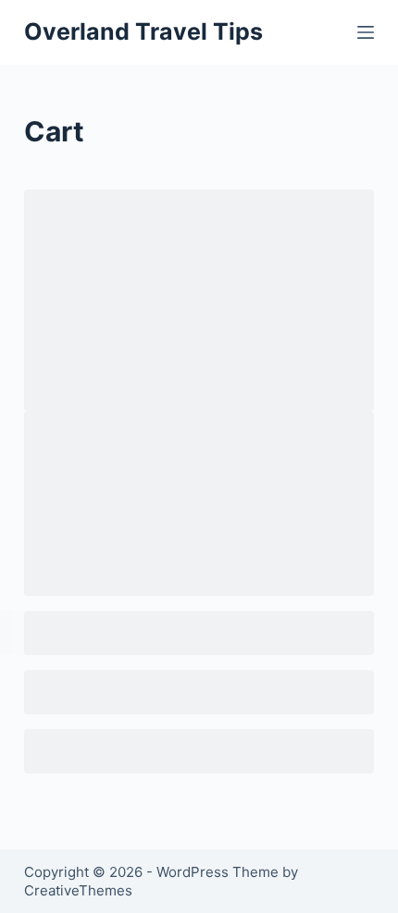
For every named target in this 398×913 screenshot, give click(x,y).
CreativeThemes (78, 890)
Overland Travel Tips (143, 31)
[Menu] (365, 32)
